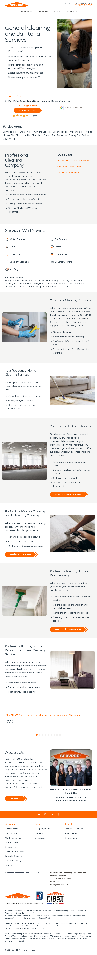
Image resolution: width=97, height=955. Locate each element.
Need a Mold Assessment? (67, 629)
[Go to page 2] (39, 735)
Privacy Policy (71, 833)
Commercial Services (69, 166)
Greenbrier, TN (60, 131)
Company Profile (42, 829)
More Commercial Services (68, 494)
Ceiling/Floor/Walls (41, 283)
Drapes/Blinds (80, 283)
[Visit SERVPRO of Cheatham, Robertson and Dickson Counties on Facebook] (59, 814)
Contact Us (71, 11)
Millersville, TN (77, 131)
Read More (15, 798)
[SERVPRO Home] (16, 4)
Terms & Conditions (74, 829)
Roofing (8, 865)
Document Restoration (62, 283)
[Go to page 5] (48, 735)
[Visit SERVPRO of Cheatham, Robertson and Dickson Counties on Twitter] (45, 814)
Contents (64, 286)
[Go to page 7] (54, 735)
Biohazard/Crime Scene (33, 280)
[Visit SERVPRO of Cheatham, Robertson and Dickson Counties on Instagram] (52, 814)
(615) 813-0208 (83, 5)
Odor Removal (12, 286)
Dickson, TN (26, 131)
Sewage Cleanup (13, 280)
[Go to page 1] (36, 735)
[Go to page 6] (51, 735)
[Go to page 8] (57, 735)
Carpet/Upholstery (23, 283)
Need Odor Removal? (20, 554)
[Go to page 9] (60, 735)
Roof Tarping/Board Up (31, 286)
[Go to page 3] (42, 735)
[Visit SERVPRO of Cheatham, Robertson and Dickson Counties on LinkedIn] (39, 814)
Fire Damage (11, 833)
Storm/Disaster (12, 842)
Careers (39, 833)
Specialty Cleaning (13, 856)
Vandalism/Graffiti (51, 286)
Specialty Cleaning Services (73, 160)
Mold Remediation (68, 172)
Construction (11, 847)
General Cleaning (13, 860)
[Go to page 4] (45, 735)
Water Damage (12, 829)
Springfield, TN (10, 131)
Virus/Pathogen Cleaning (57, 280)
